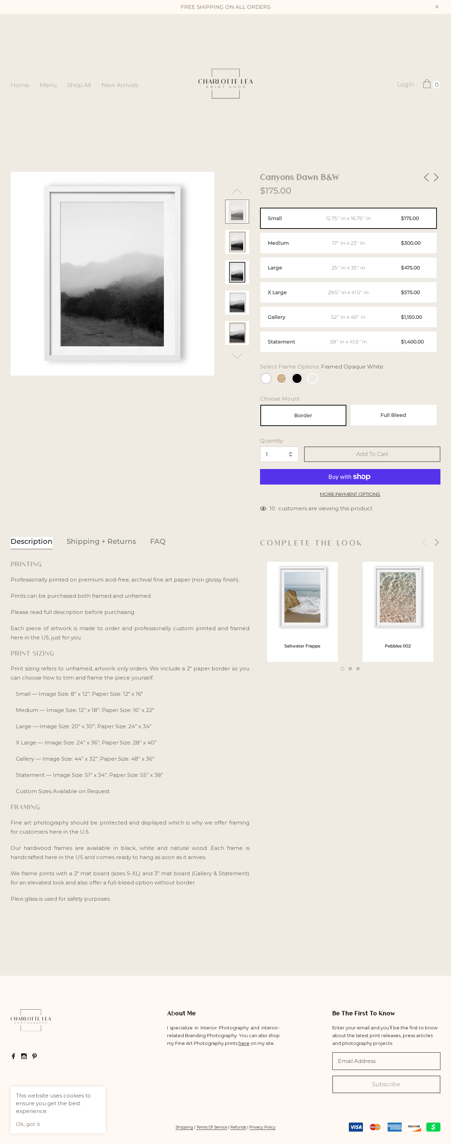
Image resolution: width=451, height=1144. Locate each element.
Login (405, 84)
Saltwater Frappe (302, 646)
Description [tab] (31, 541)
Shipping (184, 1127)
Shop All (79, 85)
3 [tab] (358, 668)
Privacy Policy (262, 1127)
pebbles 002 (398, 646)
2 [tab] (350, 668)
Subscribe (386, 1084)
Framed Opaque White (266, 378)
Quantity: (272, 440)
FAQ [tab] (158, 541)
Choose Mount (280, 398)
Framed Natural (282, 378)
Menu (48, 85)
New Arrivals (119, 85)
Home (20, 85)
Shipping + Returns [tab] (101, 541)
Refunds (238, 1127)
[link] (237, 212)
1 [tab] (342, 668)
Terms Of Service (211, 1127)
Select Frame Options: (321, 366)
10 (272, 508)
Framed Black (297, 378)
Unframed (313, 378)
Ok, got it (28, 1124)
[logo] (225, 84)
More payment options (350, 494)
